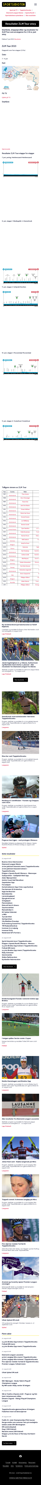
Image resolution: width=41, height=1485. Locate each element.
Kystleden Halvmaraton (11, 959)
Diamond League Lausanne (12, 1355)
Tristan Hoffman (25, 509)
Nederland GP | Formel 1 (11, 933)
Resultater (17, 39)
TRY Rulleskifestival (9, 926)
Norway (12, 567)
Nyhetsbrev (19, 1466)
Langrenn (5, 727)
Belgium (12, 544)
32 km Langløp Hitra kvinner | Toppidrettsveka (20, 1359)
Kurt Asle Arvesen (25, 566)
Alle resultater (31, 15)
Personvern (31, 1462)
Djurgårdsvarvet (8, 898)
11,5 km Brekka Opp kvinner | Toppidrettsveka (19, 946)
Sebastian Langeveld (25, 570)
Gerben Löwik (25, 554)
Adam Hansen (25, 581)
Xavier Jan (25, 547)
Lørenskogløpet (8, 896)
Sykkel (4, 847)
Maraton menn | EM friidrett (12, 1431)
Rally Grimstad (7, 953)
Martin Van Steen (25, 513)
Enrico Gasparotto (25, 573)
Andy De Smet (25, 543)
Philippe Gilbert (25, 577)
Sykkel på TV (6, 97)
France (12, 548)
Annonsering (23, 1462)
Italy (12, 575)
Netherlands (12, 495)
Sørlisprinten (7, 919)
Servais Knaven (25, 517)
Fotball (4, 1045)
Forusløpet (6, 885)
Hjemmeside (6, 149)
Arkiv (12, 1466)
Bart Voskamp (25, 551)
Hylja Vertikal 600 (8, 892)
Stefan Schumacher (25, 562)
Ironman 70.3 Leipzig (10, 928)
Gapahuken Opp (8, 882)
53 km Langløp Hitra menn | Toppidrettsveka (19, 1357)
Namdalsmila (7, 894)
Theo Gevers (25, 494)
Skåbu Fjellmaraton (9, 957)
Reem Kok (25, 501)
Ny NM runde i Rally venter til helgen (16, 1385)
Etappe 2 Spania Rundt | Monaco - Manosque (19, 873)
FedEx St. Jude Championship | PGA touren (18, 1420)
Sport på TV (13, 10)
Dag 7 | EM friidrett (9, 1429)
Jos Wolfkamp (25, 521)
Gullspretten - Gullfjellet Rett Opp (15, 876)
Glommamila (7, 955)
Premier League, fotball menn (14, 1364)
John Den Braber (25, 505)
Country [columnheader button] (12, 491)
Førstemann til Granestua (12, 889)
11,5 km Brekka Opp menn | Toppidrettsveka (19, 950)
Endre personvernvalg (31, 1466)
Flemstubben (7, 903)
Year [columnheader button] (4, 491)
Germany (12, 541)
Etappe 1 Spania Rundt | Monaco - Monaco (18, 943)
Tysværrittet (7, 917)
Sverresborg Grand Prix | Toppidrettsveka (18, 924)
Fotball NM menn (8, 948)
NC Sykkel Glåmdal (9, 912)
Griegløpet (6, 901)
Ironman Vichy (7, 930)
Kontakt (14, 1462)
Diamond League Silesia (14, 13)
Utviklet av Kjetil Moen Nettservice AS (20, 1478)
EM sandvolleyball (9, 1427)
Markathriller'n (7, 910)
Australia (12, 582)
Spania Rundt (29, 13)
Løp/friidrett (6, 634)
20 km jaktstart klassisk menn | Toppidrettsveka (20, 866)
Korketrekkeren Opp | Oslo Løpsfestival (17, 887)
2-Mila (4, 914)
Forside (8, 1462)
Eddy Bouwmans (25, 532)
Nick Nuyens (25, 558)
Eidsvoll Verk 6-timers (10, 905)
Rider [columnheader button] (25, 491)
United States (12, 529)
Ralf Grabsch (25, 539)
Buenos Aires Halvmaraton (12, 862)
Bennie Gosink (25, 524)
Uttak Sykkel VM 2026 (10, 1372)
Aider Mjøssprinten (9, 878)
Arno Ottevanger (25, 498)
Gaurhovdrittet (8, 908)
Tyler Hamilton (25, 528)
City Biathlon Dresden (10, 921)
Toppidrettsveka (25, 10)
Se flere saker (8, 1443)
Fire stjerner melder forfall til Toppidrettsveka (20, 1362)
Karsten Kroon (25, 535)
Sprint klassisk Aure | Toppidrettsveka (16, 941)
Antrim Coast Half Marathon (12, 880)
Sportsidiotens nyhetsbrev (14, 15)
